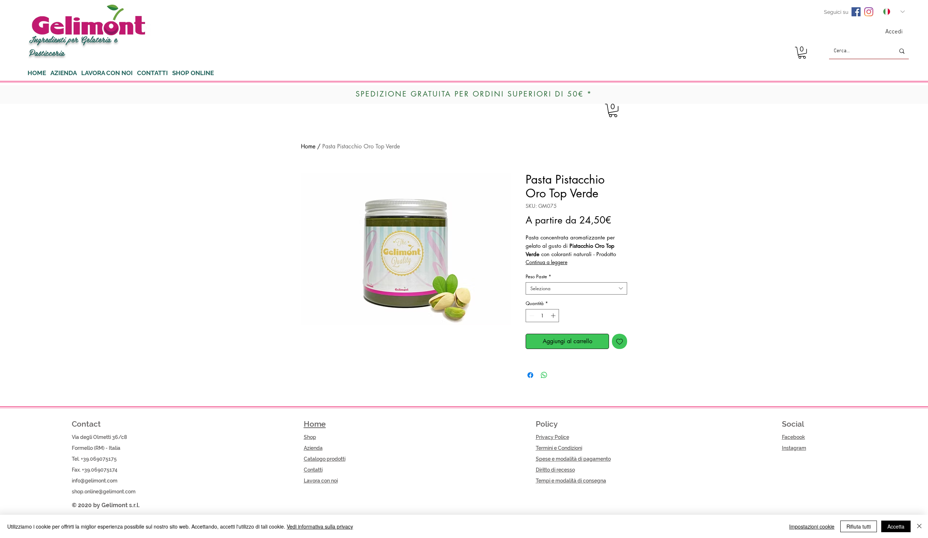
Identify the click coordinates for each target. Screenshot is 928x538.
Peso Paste (538, 276)
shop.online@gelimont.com (104, 491)
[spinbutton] (542, 315)
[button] (802, 53)
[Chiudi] (919, 526)
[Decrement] (531, 315)
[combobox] (576, 288)
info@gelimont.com (94, 481)
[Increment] (554, 315)
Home (308, 146)
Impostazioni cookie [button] (811, 526)
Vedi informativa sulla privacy (320, 526)
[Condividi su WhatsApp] (544, 375)
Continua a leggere (546, 262)
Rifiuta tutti (858, 526)
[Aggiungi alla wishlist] (619, 341)
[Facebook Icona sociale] (856, 11)
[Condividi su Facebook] (530, 375)
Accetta (895, 526)
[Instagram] (868, 11)
